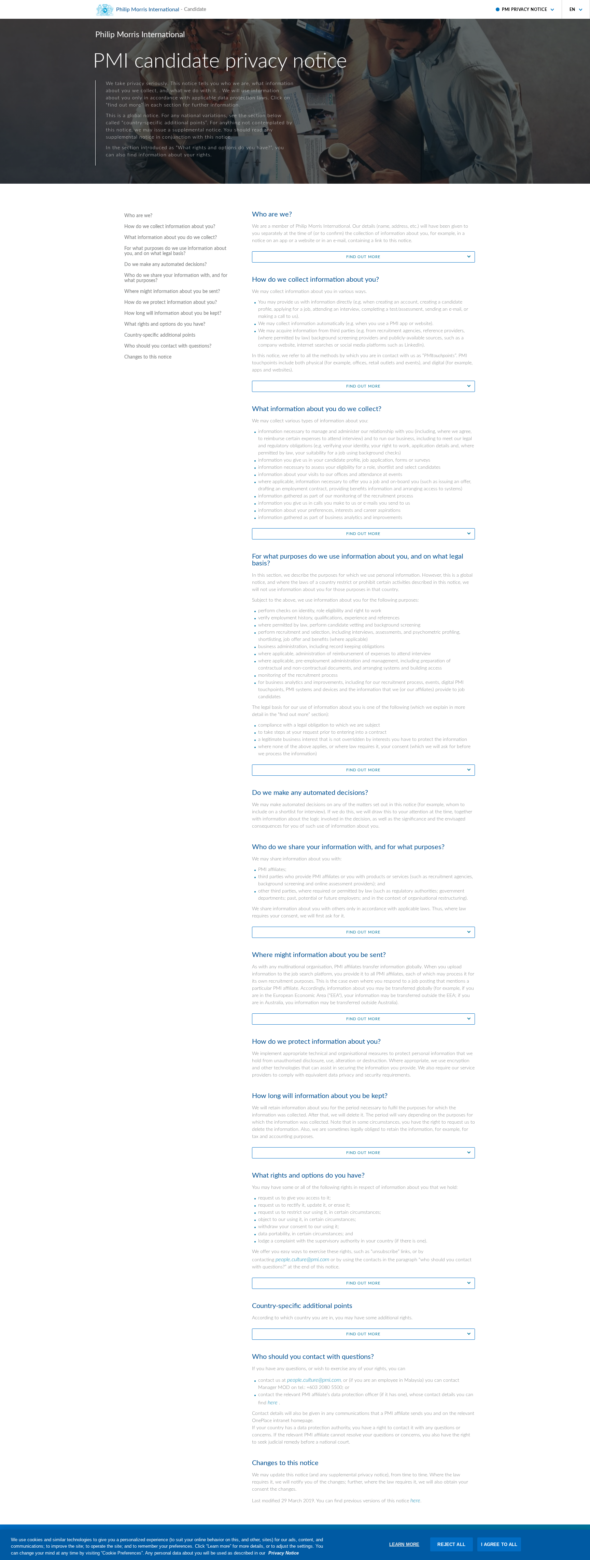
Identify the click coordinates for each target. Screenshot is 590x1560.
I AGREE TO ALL (499, 1544)
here (273, 1402)
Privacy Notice (283, 1553)
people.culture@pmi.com (302, 1259)
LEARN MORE (404, 1544)
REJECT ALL (451, 1544)
